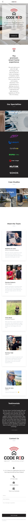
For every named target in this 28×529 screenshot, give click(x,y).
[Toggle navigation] (3, 1)
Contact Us (14, 35)
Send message (14, 519)
